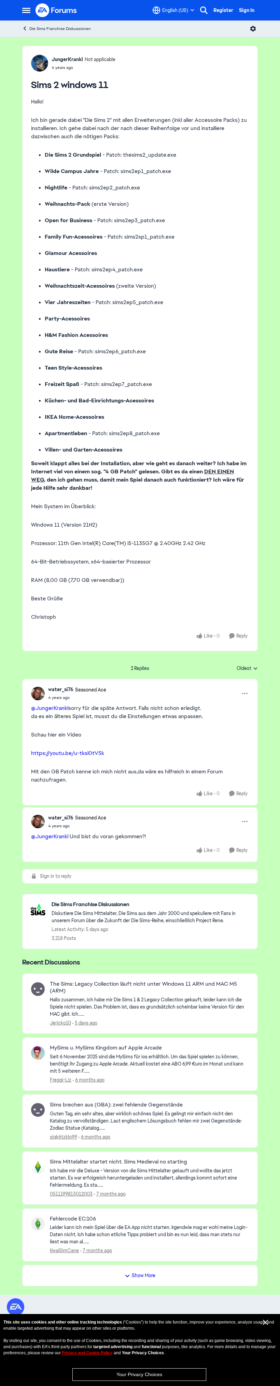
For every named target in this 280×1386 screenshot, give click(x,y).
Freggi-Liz (60, 1080)
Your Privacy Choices (139, 1374)
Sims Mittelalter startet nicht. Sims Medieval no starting (118, 1161)
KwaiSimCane (64, 1250)
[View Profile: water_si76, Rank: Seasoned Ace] (38, 693)
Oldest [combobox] (247, 668)
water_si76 (60, 689)
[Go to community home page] (56, 10)
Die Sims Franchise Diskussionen (60, 28)
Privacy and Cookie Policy (87, 1353)
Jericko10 (60, 1023)
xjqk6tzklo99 (63, 1137)
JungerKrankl (67, 59)
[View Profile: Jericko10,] (38, 989)
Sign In (246, 10)
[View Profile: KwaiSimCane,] (38, 1224)
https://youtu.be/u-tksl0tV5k (67, 753)
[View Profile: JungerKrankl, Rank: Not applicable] (39, 63)
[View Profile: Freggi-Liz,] (38, 1053)
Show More (143, 1275)
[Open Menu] (253, 28)
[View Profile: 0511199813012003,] (38, 1167)
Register (223, 10)
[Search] (204, 10)
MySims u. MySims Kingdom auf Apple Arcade (106, 1047)
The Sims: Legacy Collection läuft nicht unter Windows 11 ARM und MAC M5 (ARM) (143, 988)
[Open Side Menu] (26, 10)
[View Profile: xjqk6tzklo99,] (38, 1110)
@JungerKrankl (49, 708)
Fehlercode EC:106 (73, 1218)
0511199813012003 (71, 1194)
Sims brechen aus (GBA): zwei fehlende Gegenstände (116, 1104)
